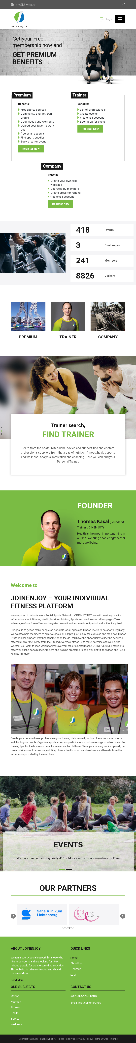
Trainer (67, 337)
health (15, 1013)
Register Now (30, 148)
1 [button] (64, 928)
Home (74, 957)
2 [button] (67, 928)
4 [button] (72, 928)
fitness (15, 1007)
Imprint (114, 1038)
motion (15, 996)
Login (108, 19)
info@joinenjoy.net (25, 4)
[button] (2, 428)
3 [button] (69, 928)
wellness (16, 1024)
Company (108, 337)
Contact (75, 969)
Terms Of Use (101, 1038)
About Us (76, 963)
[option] (43, 914)
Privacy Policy (84, 1038)
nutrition (16, 1001)
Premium (28, 337)
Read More (17, 980)
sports (15, 1018)
